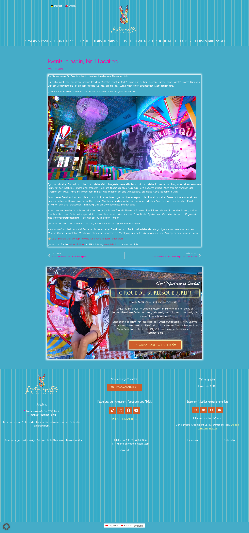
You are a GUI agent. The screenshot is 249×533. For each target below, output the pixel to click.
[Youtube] (136, 410)
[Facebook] (128, 410)
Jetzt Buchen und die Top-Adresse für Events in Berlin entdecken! (87, 239)
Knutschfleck (110, 244)
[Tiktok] (112, 410)
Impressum (192, 440)
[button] (195, 410)
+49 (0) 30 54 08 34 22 (135, 440)
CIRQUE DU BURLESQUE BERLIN (97, 41)
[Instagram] (120, 410)
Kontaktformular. (74, 440)
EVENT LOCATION (135, 41)
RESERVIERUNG (164, 41)
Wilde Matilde (76, 244)
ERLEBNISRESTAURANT (36, 41)
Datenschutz (230, 440)
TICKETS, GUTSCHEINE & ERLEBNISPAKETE (201, 41)
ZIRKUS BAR (64, 41)
